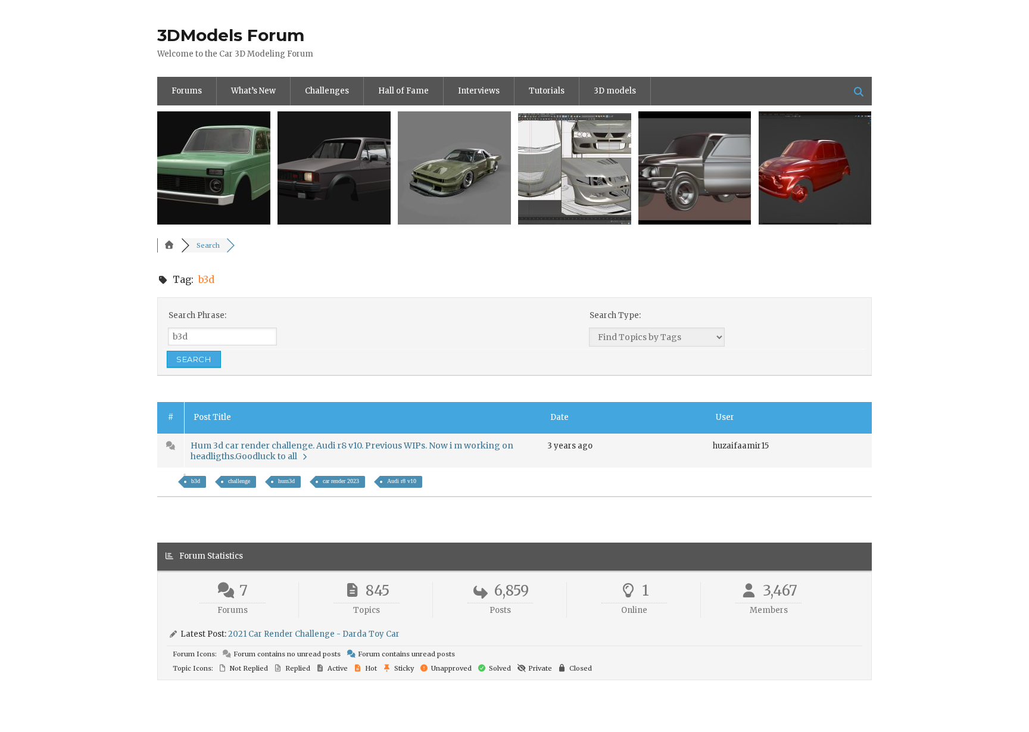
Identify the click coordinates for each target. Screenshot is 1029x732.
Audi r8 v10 (401, 481)
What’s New (253, 91)
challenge (239, 481)
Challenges (327, 91)
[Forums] (169, 245)
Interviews (479, 91)
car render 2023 (341, 481)
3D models (615, 91)
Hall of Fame (403, 91)
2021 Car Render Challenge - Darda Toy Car (314, 634)
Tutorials (547, 91)
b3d (195, 481)
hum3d (286, 481)
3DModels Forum (230, 35)
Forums (187, 91)
